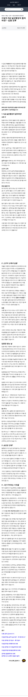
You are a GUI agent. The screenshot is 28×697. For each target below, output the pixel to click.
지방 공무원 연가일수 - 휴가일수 (11, 640)
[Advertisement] (14, 46)
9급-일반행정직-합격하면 (18, 15)
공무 (10, 15)
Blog (7, 15)
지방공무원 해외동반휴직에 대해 (11, 650)
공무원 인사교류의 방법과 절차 (10, 656)
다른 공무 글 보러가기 (8, 634)
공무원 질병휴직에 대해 (8, 653)
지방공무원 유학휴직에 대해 (10, 644)
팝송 (14, 5)
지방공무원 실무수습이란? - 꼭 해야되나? (13, 637)
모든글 (8, 5)
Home (3, 15)
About (19, 5)
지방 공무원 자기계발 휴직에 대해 (11, 647)
